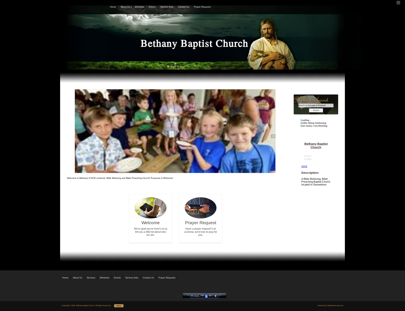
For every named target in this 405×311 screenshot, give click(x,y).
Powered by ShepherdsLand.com (330, 305)
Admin (118, 306)
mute (192, 296)
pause (207, 296)
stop (218, 296)
